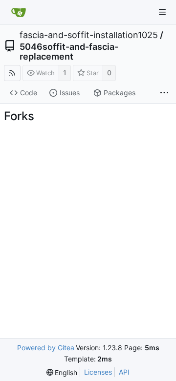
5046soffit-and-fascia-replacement (69, 52)
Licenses (98, 372)
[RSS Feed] (12, 73)
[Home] (18, 12)
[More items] (164, 93)
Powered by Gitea (45, 347)
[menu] (62, 372)
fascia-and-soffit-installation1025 (89, 35)
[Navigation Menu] (162, 12)
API (124, 372)
